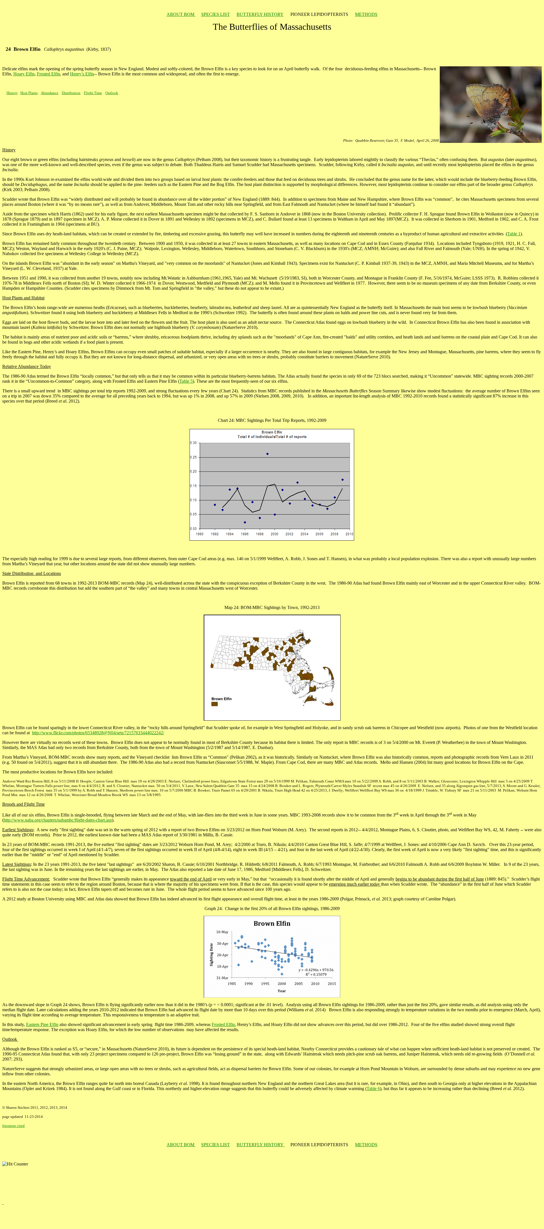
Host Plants (29, 93)
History (12, 93)
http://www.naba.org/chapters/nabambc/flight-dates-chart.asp (58, 820)
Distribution (71, 93)
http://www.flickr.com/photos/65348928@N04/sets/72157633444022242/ (98, 732)
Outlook (111, 93)
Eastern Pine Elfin (42, 1024)
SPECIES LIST (215, 14)
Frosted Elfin (48, 73)
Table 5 (186, 381)
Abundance (49, 93)
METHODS (366, 14)
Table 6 (373, 1088)
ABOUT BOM (181, 14)
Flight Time (93, 93)
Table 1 (513, 233)
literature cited (13, 1126)
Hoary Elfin (24, 73)
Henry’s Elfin (82, 73)
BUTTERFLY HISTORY (260, 14)
